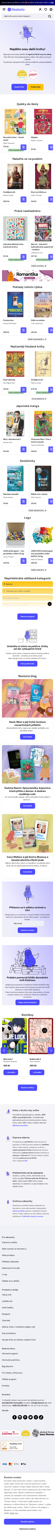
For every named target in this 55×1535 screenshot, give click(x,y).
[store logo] (16, 9)
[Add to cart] (23, 147)
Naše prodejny (8, 1255)
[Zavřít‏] (52, 2)
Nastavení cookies (27, 1529)
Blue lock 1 (8, 1059)
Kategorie (6, 1314)
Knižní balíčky (7, 1307)
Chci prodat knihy (27, 664)
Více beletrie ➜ (39, 398)
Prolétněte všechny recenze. (33, 1216)
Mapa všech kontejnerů (27, 1002)
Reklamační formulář (11, 1268)
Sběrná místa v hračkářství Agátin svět (18, 1327)
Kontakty (6, 1385)
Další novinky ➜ (38, 265)
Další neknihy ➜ (38, 569)
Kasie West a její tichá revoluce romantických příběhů (27, 723)
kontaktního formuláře (12, 1403)
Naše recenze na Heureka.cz (14, 1249)
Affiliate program (9, 1379)
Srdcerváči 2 (35, 1059)
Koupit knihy (19, 87)
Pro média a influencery (12, 1373)
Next (51, 1050)
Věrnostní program (10, 1353)
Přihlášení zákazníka (10, 1261)
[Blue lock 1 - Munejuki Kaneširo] (14, 1037)
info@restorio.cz (39, 1403)
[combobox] (27, 16)
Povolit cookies (27, 1522)
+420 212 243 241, (19, 1405)
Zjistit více (14, 1513)
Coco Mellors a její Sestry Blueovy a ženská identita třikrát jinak (27, 858)
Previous (4, 1050)
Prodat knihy (35, 87)
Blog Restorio (7, 1366)
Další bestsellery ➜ (37, 339)
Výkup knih (6, 1294)
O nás (4, 1274)
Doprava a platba (9, 1242)
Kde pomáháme (9, 1333)
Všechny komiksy (27, 1088)
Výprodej (6, 1320)
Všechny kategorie (27, 616)
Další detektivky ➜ (37, 510)
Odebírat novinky (27, 930)
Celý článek (27, 737)
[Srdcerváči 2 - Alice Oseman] (40, 1037)
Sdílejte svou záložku (10, 1281)
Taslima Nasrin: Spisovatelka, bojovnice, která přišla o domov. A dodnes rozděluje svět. (27, 791)
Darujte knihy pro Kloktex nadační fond (19, 1340)
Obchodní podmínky (11, 1360)
